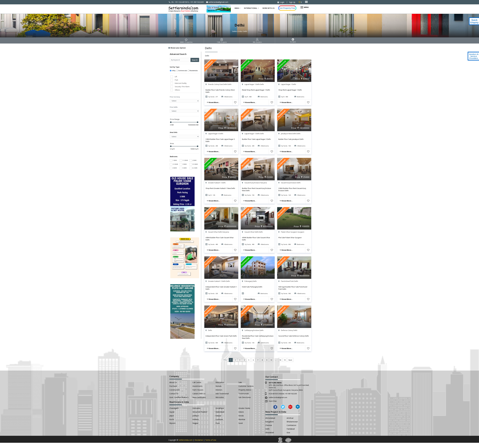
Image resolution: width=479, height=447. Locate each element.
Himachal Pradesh (199, 412)
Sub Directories (245, 397)
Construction (174, 390)
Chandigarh (174, 408)
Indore (241, 412)
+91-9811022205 (291, 394)
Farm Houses (197, 390)
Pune (218, 423)
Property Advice (245, 390)
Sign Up (292, 2)
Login (282, 2)
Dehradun (196, 408)
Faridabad (291, 429)
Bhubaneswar (292, 421)
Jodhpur (195, 415)
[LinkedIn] (298, 406)
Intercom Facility (180, 83)
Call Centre (196, 382)
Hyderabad (220, 412)
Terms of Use (210, 440)
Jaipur (171, 415)
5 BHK (184, 168)
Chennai (268, 425)
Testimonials (244, 393)
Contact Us (173, 393)
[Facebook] (275, 406)
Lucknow (219, 419)
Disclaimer (199, 440)
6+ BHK (194, 168)
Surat (241, 423)
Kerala (241, 415)
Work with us (268, 8)
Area (172, 143)
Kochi (171, 419)
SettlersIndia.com (186, 440)
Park (176, 80)
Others (177, 90)
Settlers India (237, 31)
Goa (288, 432)
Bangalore (269, 421)
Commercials (182, 70)
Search (195, 60)
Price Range (175, 119)
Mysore (172, 423)
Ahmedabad (270, 418)
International (251, 8)
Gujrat (171, 412)
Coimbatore (291, 425)
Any (174, 70)
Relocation (220, 382)
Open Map (273, 401)
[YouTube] (290, 406)
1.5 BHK (185, 160)
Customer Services (246, 386)
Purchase (173, 386)
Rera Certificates (199, 397)
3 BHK (184, 164)
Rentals (219, 386)
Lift (176, 76)
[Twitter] (283, 406)
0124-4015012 (274, 394)
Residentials (194, 70)
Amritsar (290, 418)
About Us (173, 382)
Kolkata (195, 419)
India (237, 8)
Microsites (220, 397)
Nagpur (195, 423)
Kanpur (218, 415)
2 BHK (194, 160)
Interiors (219, 390)
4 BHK (175, 168)
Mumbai (242, 419)
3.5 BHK (195, 164)
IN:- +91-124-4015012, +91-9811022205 (187, 2)
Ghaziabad (269, 432)
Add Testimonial (222, 393)
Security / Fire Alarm (182, 86)
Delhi (267, 429)
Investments (197, 386)
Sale (240, 382)
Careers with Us (198, 393)
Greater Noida (244, 408)
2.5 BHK (175, 164)
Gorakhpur (220, 408)
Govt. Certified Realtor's (178, 397)
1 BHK (175, 160)
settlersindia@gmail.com (218, 2)
